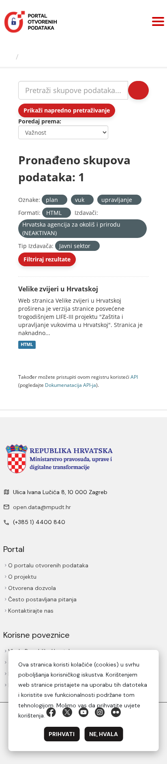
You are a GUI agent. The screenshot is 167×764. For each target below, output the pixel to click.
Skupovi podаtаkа (55, 57)
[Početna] (9, 57)
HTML (27, 345)
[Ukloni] (61, 200)
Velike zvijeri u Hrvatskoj (58, 288)
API (134, 377)
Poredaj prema (39, 121)
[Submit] (138, 90)
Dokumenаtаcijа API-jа (70, 385)
